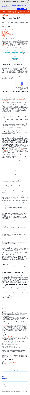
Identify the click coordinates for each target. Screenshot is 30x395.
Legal (2, 382)
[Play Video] (21, 83)
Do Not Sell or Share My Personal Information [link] (8, 389)
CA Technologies (16, 245)
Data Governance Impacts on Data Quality (8, 33)
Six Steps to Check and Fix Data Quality (10, 362)
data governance (5, 44)
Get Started (3, 374)
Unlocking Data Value (5, 36)
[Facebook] (12, 370)
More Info (25, 8)
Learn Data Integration (5, 378)
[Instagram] (17, 370)
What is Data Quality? (5, 27)
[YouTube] (15, 370)
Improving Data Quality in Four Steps (7, 34)
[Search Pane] (26, 14)
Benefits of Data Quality (5, 28)
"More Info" (14, 5)
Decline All (21, 8)
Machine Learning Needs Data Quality (9, 361)
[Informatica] (4, 14)
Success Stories (4, 35)
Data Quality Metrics (5, 31)
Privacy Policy (3, 384)
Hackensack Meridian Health (6, 325)
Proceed (18, 8)
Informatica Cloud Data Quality (10, 363)
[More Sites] (24, 14)
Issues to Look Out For (5, 32)
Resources (3, 376)
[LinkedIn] (14, 370)
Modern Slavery (4, 386)
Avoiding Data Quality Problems (6, 30)
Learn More (17, 12)
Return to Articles (5, 15)
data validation (9, 77)
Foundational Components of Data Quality (8, 29)
